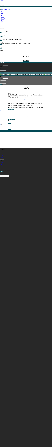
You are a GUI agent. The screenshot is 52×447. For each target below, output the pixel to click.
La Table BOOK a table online (11, 119)
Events (2, 13)
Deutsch (2, 155)
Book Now (3, 32)
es (0, 26)
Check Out (1, 65)
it (0, 27)
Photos (3, 40)
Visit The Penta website (3, 12)
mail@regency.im (4, 152)
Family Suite (2, 20)
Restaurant (2, 14)
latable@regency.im (27, 60)
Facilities (1, 22)
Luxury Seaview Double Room (4, 18)
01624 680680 (1, 0)
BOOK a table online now (26, 61)
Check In (1, 77)
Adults (1, 66)
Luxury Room (2, 17)
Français (2, 157)
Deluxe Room (2, 19)
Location (2, 23)
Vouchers (2, 21)
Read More (9, 123)
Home (1, 11)
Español (2, 156)
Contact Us (4, 36)
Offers (2, 44)
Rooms (1, 16)
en (0, 25)
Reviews (1, 15)
